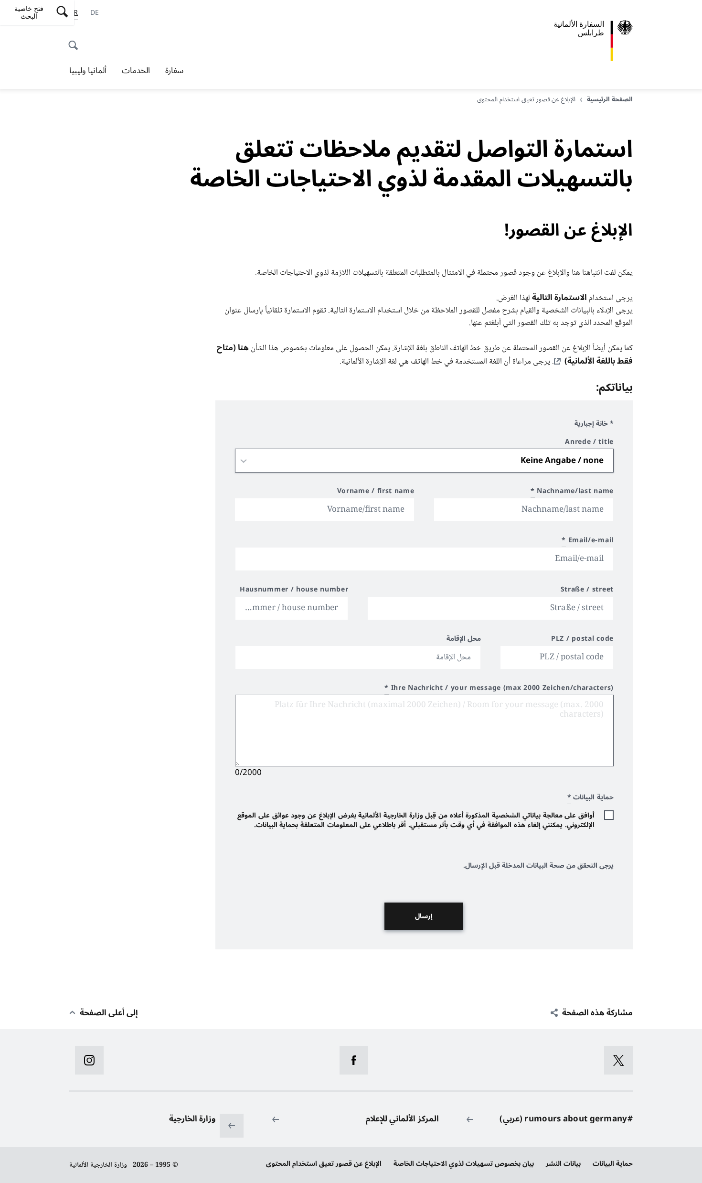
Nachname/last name (572, 492)
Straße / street (587, 590)
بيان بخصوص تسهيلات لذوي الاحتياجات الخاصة (464, 1164)
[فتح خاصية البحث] (75, 40)
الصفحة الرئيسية (610, 99)
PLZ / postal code (582, 640)
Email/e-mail (588, 541)
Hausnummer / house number (294, 590)
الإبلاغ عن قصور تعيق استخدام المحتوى (324, 1164)
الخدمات (136, 70)
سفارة (174, 70)
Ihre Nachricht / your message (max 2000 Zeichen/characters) (499, 689)
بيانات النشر (563, 1164)
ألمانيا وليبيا (87, 70)
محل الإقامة (464, 640)
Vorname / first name (376, 492)
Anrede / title (589, 443)
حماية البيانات (613, 1164)
